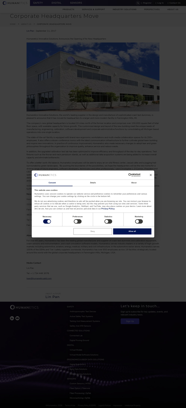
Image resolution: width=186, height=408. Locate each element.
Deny (93, 231)
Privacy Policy (108, 209)
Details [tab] (93, 183)
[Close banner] (151, 175)
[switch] (78, 221)
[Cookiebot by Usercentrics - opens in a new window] (128, 175)
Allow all (132, 231)
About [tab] (133, 183)
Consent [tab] (52, 183)
